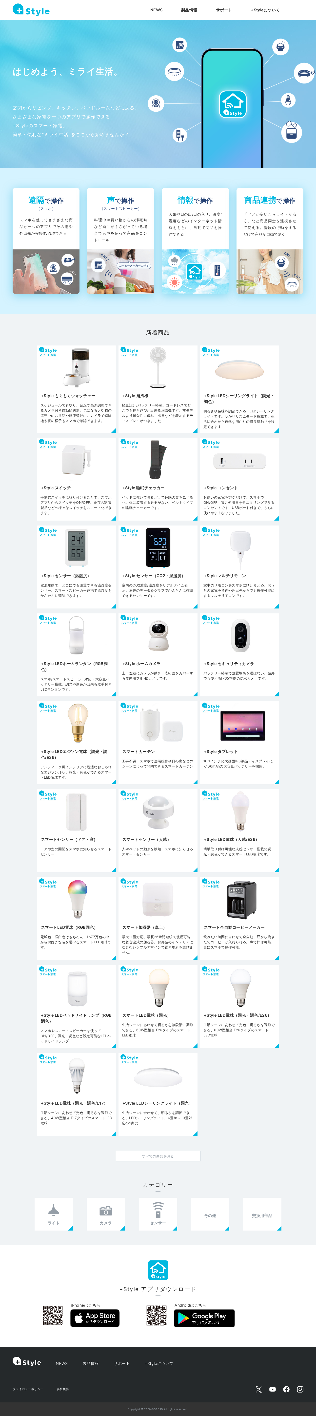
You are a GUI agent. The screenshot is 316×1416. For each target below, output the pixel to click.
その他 (210, 1215)
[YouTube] (272, 1389)
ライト (54, 1222)
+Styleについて (265, 9)
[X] (259, 1389)
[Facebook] (286, 1389)
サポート (224, 9)
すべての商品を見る (158, 1156)
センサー (158, 1222)
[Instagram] (300, 1389)
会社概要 (63, 1389)
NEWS (156, 9)
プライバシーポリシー (28, 1389)
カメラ (106, 1222)
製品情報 (189, 9)
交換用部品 (262, 1215)
